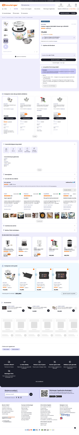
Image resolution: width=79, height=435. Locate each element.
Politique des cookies (45, 414)
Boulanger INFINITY (25, 419)
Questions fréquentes (7, 408)
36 (50, 28)
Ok (31, 394)
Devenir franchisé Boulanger (66, 408)
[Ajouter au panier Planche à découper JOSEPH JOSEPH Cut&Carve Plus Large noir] (23, 310)
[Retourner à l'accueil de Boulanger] (10, 5)
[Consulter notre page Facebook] (16, 398)
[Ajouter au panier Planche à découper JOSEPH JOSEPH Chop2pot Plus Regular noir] (48, 310)
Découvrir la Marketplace (65, 411)
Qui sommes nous (25, 406)
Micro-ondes (6, 349)
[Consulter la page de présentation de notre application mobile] (52, 396)
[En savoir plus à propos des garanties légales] (63, 63)
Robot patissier (15, 349)
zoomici (55, 41)
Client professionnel (25, 418)
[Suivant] (37, 52)
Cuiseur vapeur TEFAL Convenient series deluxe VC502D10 (9, 249)
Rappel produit (44, 423)
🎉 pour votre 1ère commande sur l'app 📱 (39, 0)
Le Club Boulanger (25, 415)
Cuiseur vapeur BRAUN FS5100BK (23, 249)
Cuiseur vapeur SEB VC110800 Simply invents (69, 249)
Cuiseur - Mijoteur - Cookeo (20, 17)
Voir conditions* (39, 381)
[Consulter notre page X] (18, 398)
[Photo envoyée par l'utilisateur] (6, 215)
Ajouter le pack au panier (69, 293)
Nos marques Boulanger (26, 412)
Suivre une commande (7, 409)
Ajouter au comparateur (21, 56)
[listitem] (5, 29)
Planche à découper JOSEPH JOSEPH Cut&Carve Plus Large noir (58, 285)
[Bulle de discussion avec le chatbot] (75, 428)
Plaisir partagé (24, 408)
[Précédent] (35, 52)
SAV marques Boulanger (26, 414)
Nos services (24, 411)
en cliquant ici (53, 186)
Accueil (3, 17)
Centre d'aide (5, 414)
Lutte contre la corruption (46, 418)
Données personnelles (45, 411)
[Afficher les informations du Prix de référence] (26, 112)
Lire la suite (16, 203)
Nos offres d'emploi (64, 406)
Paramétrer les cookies (46, 412)
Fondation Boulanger (25, 417)
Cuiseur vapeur (30, 17)
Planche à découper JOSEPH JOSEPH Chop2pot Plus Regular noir (24, 285)
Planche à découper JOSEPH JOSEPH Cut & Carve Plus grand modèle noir (41, 285)
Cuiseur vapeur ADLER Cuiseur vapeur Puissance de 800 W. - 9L (39, 249)
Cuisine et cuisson (9, 17)
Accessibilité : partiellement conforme (49, 419)
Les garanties (43, 408)
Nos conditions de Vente (46, 406)
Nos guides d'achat (6, 412)
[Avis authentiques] (70, 182)
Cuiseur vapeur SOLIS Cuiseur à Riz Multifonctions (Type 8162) (53, 250)
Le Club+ (51, 34)
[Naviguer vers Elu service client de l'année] (68, 418)
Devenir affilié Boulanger (65, 409)
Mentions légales (44, 409)
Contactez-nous (5, 406)
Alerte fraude (43, 425)
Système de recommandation (47, 415)
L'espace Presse (24, 409)
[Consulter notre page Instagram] (21, 398)
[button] (78, 9)
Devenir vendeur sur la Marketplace (67, 412)
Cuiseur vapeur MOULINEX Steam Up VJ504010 (6, 285)
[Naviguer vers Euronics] (68, 415)
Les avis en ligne (44, 417)
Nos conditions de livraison (8, 411)
